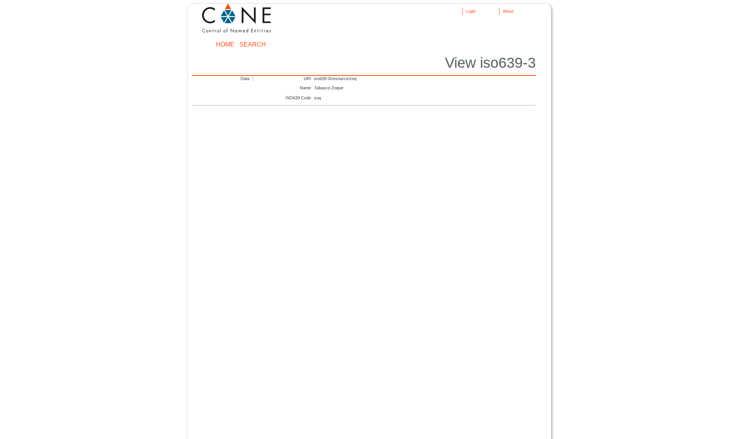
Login (471, 11)
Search (252, 45)
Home (225, 45)
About (508, 11)
